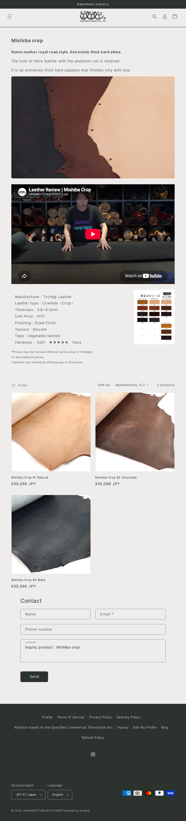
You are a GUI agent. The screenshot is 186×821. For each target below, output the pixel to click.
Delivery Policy (128, 717)
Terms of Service (70, 717)
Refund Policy (93, 737)
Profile (47, 717)
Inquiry (122, 727)
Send (34, 676)
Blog (164, 727)
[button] (10, 17)
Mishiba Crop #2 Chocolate (116, 477)
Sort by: (104, 385)
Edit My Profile (145, 727)
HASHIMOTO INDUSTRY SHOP (43, 810)
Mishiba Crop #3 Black (28, 580)
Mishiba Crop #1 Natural (29, 477)
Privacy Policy (100, 717)
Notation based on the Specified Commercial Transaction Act (63, 727)
